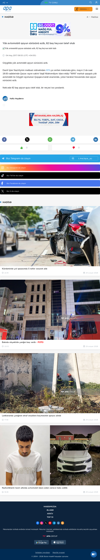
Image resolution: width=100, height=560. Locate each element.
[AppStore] (58, 542)
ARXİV (50, 513)
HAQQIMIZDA (50, 506)
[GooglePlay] (41, 542)
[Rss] (62, 523)
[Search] (90, 2)
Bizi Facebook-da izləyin (16, 183)
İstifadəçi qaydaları (42, 552)
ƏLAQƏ (50, 510)
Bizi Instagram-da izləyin (16, 168)
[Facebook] (37, 523)
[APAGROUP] (50, 536)
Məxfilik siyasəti (59, 552)
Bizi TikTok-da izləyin (15, 176)
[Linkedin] (58, 523)
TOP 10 (50, 517)
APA (48, 70)
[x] (45, 523)
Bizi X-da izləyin (13, 191)
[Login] (96, 2)
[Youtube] (50, 523)
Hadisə (94, 17)
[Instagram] (41, 523)
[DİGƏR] (96, 9)
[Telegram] (54, 523)
